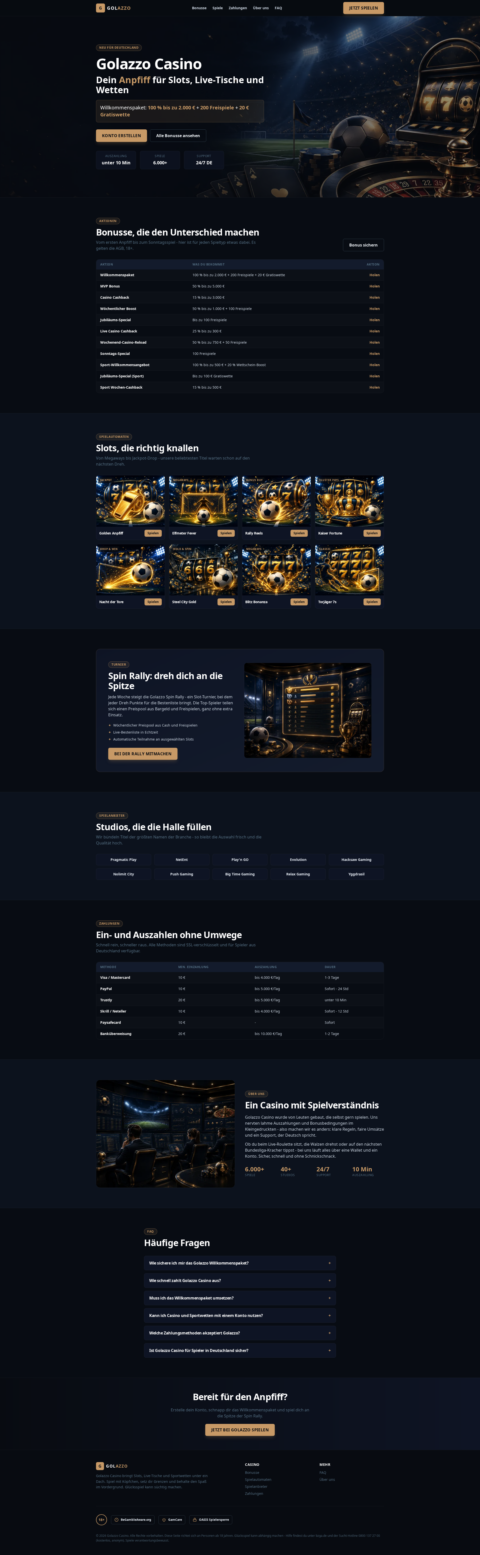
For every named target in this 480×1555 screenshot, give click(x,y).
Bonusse (199, 7)
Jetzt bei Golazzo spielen (240, 1430)
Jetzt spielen (363, 8)
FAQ (278, 7)
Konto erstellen (121, 135)
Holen (375, 274)
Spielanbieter (256, 1486)
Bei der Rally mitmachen (143, 754)
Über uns (261, 7)
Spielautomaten (258, 1479)
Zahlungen (238, 7)
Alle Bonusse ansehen (178, 135)
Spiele (217, 7)
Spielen (153, 533)
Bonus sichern (363, 245)
